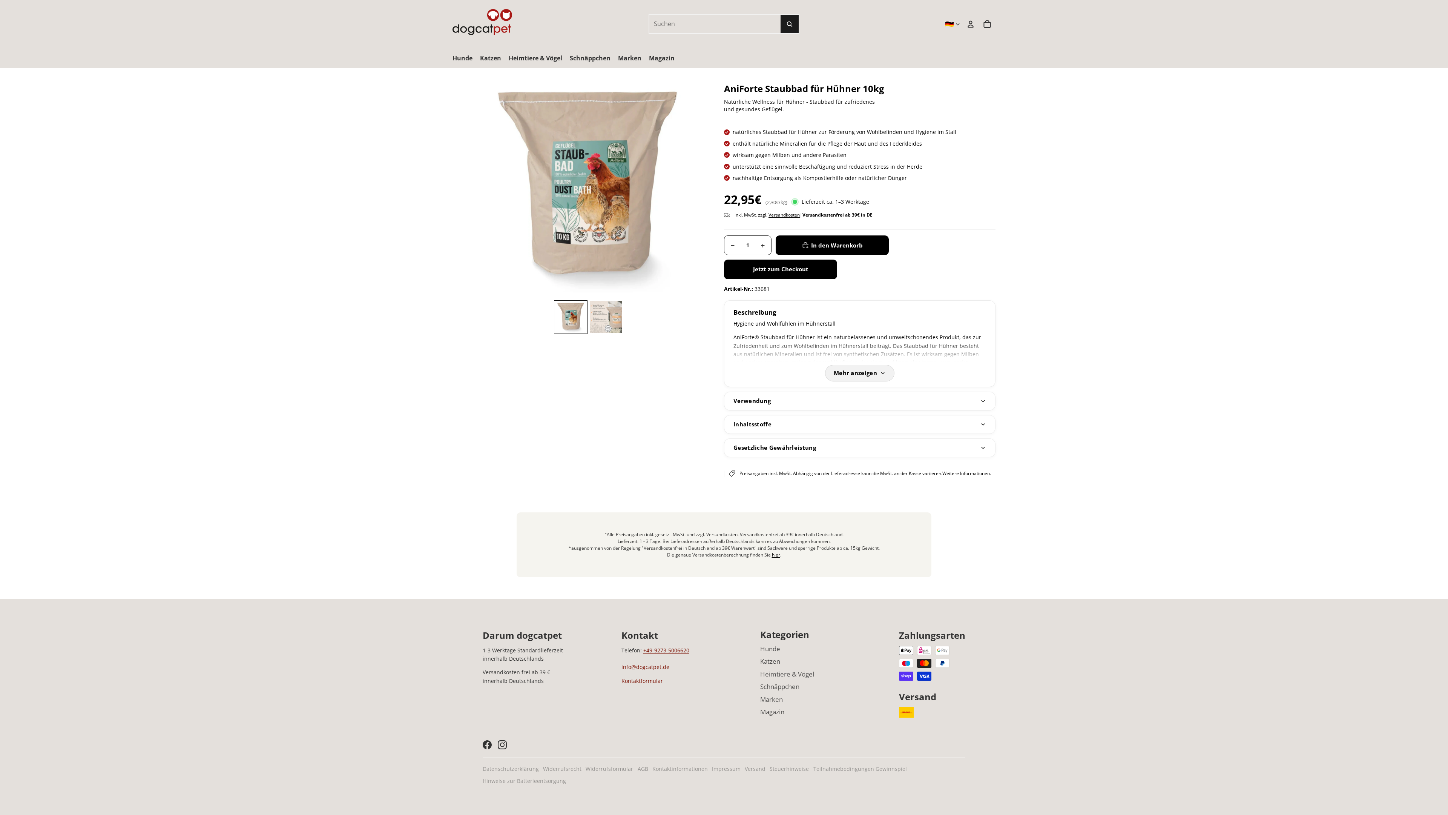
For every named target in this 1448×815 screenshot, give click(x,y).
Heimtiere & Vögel (787, 674)
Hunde (770, 648)
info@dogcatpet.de (645, 666)
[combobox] (706, 24)
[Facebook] (487, 744)
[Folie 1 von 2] (571, 317)
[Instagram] (502, 744)
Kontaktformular (642, 680)
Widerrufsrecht (562, 768)
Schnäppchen (779, 686)
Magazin (772, 711)
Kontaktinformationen (680, 768)
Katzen (770, 661)
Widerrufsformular (609, 768)
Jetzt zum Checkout (780, 269)
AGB (643, 768)
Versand (755, 768)
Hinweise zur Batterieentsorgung (524, 780)
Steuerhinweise (789, 768)
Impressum (726, 768)
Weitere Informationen (966, 473)
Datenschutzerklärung (511, 768)
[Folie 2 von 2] (606, 317)
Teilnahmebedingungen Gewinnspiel (860, 768)
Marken (771, 699)
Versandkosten (784, 215)
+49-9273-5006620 (666, 650)
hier (776, 555)
